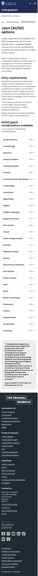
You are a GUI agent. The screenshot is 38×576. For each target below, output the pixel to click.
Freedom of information (11, 557)
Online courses (7, 451)
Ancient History (10, 145)
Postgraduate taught (10, 445)
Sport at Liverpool (8, 476)
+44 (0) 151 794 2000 (9, 510)
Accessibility (6, 553)
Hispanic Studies (10, 257)
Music (5, 296)
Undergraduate (10, 10)
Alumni (4, 482)
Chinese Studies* (11, 165)
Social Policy (9, 329)
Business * (8, 158)
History (6, 263)
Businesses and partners (11, 426)
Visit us (4, 519)
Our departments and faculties (13, 485)
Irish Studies (8, 277)
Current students (8, 417)
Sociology (7, 336)
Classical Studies (11, 171)
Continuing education (10, 457)
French (6, 237)
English (6, 211)
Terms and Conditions (10, 569)
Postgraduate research (10, 448)
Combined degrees (12, 22)
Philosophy (8, 309)
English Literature (11, 224)
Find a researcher (8, 479)
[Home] (14, 3)
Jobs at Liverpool (8, 469)
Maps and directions (9, 516)
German (7, 250)
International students (10, 460)
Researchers (6, 429)
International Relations (13, 270)
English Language (11, 217)
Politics (6, 316)
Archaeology (9, 151)
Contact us (6, 513)
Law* (5, 290)
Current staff (7, 420)
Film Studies (8, 230)
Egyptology (8, 204)
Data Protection (8, 563)
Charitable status (8, 572)
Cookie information (9, 560)
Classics (7, 178)
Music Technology (11, 303)
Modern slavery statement (12, 566)
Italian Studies (9, 283)
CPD (3, 454)
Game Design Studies (13, 244)
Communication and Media (15, 184)
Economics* (8, 198)
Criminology (8, 191)
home (3, 22)
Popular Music (9, 323)
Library (4, 473)
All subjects (6, 488)
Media (4, 433)
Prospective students (10, 423)
